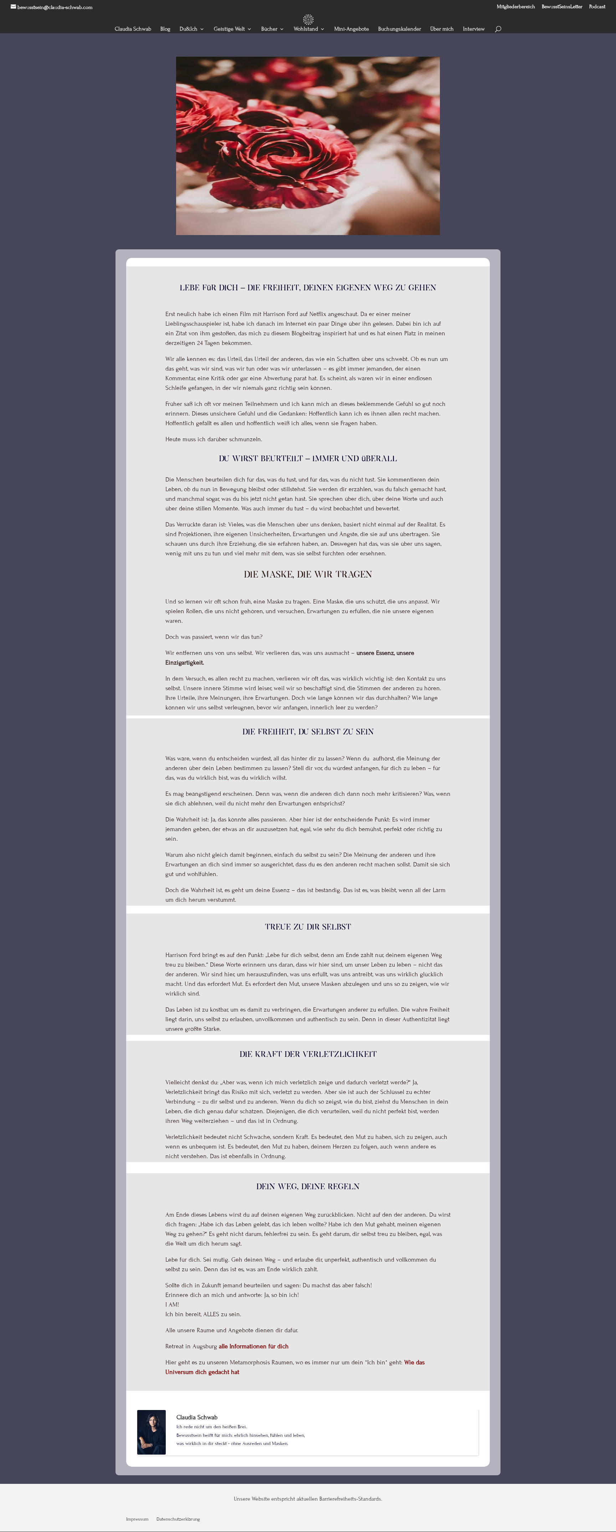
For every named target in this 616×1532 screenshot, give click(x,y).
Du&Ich (188, 29)
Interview (474, 29)
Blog (165, 29)
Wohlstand (306, 29)
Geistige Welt (229, 29)
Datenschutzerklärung (178, 1519)
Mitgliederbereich (516, 7)
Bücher (269, 29)
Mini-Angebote (351, 29)
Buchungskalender (399, 29)
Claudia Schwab (133, 29)
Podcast (597, 7)
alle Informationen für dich (254, 1346)
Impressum (137, 1519)
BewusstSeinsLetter (562, 7)
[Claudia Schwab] (151, 1452)
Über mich (442, 29)
